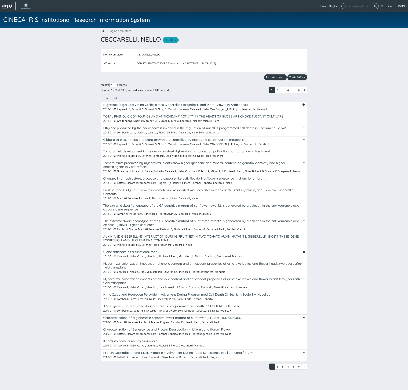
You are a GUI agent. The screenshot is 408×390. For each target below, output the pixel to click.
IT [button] (382, 6)
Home (322, 6)
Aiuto (391, 6)
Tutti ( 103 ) (296, 77)
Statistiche (171, 40)
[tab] (107, 97)
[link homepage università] (26, 6)
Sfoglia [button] (333, 6)
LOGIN (401, 6)
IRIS (103, 31)
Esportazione (274, 77)
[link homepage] (9, 6)
